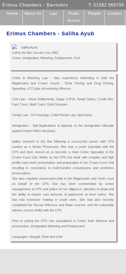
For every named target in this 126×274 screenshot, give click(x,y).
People (94, 13)
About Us (32, 13)
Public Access (73, 17)
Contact (115, 13)
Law (53, 13)
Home (12, 13)
